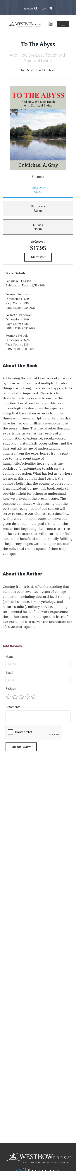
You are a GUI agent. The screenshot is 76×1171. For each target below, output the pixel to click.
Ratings (11, 688)
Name (9, 656)
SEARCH (28, 8)
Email (9, 672)
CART (45, 8)
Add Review (12, 646)
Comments (13, 707)
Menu (63, 24)
